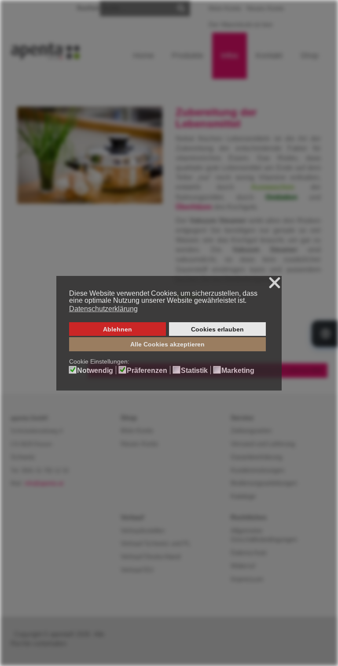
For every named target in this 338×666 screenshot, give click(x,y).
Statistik (194, 370)
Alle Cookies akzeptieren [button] (167, 344)
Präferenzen (147, 370)
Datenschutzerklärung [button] (103, 309)
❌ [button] (274, 283)
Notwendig (95, 370)
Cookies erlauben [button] (217, 329)
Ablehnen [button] (117, 329)
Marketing (237, 370)
